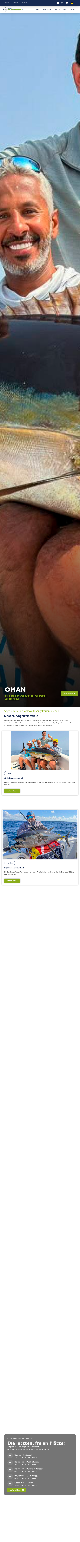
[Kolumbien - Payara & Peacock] (10, 1469)
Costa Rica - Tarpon (23, 1483)
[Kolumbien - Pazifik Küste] (10, 1462)
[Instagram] (62, 3)
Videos (7, 3)
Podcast (15, 3)
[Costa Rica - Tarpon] (10, 1483)
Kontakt (24, 3)
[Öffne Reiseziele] (50, 9)
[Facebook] (58, 3)
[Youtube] (67, 3)
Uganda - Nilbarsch (23, 1455)
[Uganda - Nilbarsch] (10, 1455)
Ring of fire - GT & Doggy (26, 1476)
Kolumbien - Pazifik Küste (26, 1462)
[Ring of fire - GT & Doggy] (10, 1476)
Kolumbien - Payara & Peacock (28, 1469)
